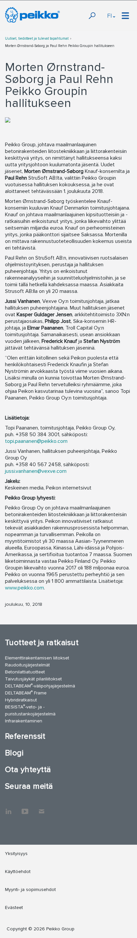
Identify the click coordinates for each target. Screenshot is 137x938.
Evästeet (14, 907)
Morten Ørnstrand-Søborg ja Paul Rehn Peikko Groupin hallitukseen (59, 46)
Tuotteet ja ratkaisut (41, 642)
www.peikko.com (24, 587)
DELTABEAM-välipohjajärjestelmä (40, 685)
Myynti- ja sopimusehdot (30, 889)
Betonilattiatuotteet (25, 672)
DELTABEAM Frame (26, 692)
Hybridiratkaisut (21, 700)
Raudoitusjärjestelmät (27, 665)
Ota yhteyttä (28, 769)
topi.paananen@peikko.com (36, 441)
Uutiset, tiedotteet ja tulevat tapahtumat (36, 38)
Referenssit (25, 736)
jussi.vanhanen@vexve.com (36, 471)
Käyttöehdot (18, 871)
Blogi (14, 753)
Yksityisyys (16, 853)
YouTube (25, 808)
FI (109, 15)
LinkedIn (8, 808)
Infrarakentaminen (23, 721)
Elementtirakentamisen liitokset (37, 658)
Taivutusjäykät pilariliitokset (33, 679)
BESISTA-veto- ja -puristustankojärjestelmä (30, 710)
